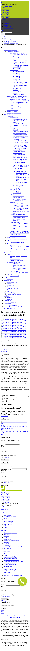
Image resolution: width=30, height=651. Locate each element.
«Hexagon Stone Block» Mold (20, 140)
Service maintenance (9, 521)
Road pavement (13, 127)
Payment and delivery (9, 523)
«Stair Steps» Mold (17, 168)
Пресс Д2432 (16, 76)
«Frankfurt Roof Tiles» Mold (20, 119)
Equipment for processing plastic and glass (14, 306)
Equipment (6, 23)
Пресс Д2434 (16, 77)
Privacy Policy (6, 457)
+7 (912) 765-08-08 (5, 16)
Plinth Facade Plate (14, 222)
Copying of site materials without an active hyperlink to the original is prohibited (15, 616)
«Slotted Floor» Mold (15, 234)
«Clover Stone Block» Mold (20, 134)
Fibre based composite (12, 110)
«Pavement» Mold (17, 150)
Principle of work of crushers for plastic (13, 575)
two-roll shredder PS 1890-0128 (21, 273)
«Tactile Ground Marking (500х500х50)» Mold (19, 155)
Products (6, 25)
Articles (5, 527)
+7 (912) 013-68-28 (5, 497)
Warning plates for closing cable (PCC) (19, 242)
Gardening (12, 202)
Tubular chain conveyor (12, 288)
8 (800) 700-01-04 (5, 11)
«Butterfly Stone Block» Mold (20, 131)
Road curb (15, 130)
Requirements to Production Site (11, 560)
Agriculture (9, 230)
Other (8, 243)
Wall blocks (16, 191)
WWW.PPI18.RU (5, 8)
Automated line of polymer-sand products (17, 96)
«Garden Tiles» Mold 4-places (20, 205)
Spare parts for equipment (10, 308)
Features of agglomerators (10, 574)
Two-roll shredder (14, 271)
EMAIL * (3, 447)
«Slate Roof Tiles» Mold (19, 123)
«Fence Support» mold (18, 196)
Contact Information (8, 28)
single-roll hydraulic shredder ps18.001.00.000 (20, 269)
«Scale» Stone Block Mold (19, 148)
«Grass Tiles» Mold (17, 163)
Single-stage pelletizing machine (11, 293)
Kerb (14, 128)
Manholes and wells (18, 185)
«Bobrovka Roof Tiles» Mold (20, 125)
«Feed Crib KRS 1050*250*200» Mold (19, 233)
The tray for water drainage (19, 171)
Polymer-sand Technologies (10, 557)
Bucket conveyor (11, 286)
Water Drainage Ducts (21, 173)
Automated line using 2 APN (17, 97)
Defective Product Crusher (16, 260)
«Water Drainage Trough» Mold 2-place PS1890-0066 (22, 179)
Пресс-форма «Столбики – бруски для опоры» (20, 199)
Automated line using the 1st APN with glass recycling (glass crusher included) (19, 101)
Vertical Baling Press (12, 305)
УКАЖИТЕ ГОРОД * (6, 469)
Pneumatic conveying (12, 282)
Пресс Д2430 (16, 74)
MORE (2, 425)
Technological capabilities (10, 516)
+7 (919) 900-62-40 (5, 17)
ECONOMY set (17, 88)
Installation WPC (8, 566)
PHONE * (3, 445)
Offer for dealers (8, 526)
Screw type (9, 299)
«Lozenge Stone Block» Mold (20, 136)
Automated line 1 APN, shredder (18, 99)
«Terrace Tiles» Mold (18, 206)
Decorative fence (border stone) (17, 214)
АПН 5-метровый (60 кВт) (20, 60)
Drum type (9, 297)
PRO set (15, 93)
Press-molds (7, 114)
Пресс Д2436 (16, 79)
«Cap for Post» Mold (18, 197)
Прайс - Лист (4, 416)
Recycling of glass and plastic (14, 113)
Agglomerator (10, 274)
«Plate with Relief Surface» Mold (18, 236)
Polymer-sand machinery (13, 51)
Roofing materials (14, 117)
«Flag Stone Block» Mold (19, 133)
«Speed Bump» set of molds (20, 157)
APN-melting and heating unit (17, 53)
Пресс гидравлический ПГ (20, 85)
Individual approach (8, 524)
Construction (10, 116)
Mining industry (11, 237)
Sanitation (12, 170)
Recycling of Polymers (9, 563)
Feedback (3, 492)
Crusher (9, 254)
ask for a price (4, 351)
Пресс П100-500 (17, 80)
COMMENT (4, 451)
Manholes (18, 187)
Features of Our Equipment (10, 558)
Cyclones (9, 283)
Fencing (12, 194)
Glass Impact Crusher (15, 259)
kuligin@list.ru (8, 6)
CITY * (2, 443)
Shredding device (8, 572)
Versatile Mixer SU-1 (12, 302)
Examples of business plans (10, 569)
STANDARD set (17, 91)
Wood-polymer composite (10, 564)
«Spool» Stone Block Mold (19, 145)
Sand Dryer (6, 296)
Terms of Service (18, 636)
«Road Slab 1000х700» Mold (20, 159)
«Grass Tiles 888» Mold (19, 162)
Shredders (6, 253)
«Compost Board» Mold (19, 217)
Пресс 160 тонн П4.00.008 (20, 82)
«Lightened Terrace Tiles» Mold (21, 208)
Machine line (13, 87)
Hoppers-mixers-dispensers (13, 289)
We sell (5, 518)
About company (8, 22)
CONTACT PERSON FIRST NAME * (10, 440)
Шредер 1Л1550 (17, 266)
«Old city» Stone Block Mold (20, 147)
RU (1, 3)
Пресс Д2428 (16, 73)
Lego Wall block (17, 193)
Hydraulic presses (14, 70)
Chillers (5, 277)
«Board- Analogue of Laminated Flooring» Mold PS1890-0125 (21, 166)
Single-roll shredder (14, 263)
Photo (5, 554)
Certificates (6, 519)
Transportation (7, 280)
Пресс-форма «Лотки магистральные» (21, 182)
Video (5, 555)
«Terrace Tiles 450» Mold (19, 210)
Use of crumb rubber (12, 111)
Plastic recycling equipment (10, 50)
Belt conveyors (10, 285)
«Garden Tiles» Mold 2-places (20, 203)
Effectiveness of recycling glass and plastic (14, 570)
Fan (8, 291)
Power (8, 240)
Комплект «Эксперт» (18, 94)
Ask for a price (7, 26)
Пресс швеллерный (18, 84)
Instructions (6, 567)
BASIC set (15, 90)
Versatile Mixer (7, 300)
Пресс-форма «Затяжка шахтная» (18, 239)
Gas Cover (12, 245)
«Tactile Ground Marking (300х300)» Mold (19, 152)
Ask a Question (4, 350)
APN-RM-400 (16, 68)
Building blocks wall (15, 190)
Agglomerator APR (14, 276)
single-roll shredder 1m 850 (19, 265)
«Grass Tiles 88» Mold (18, 160)
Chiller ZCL (10, 279)
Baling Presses (7, 303)
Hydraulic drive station (18, 71)
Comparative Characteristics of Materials (13, 561)
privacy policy (16, 643)
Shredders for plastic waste (13, 262)
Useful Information (5, 551)
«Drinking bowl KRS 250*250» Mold (19, 231)
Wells (17, 188)
